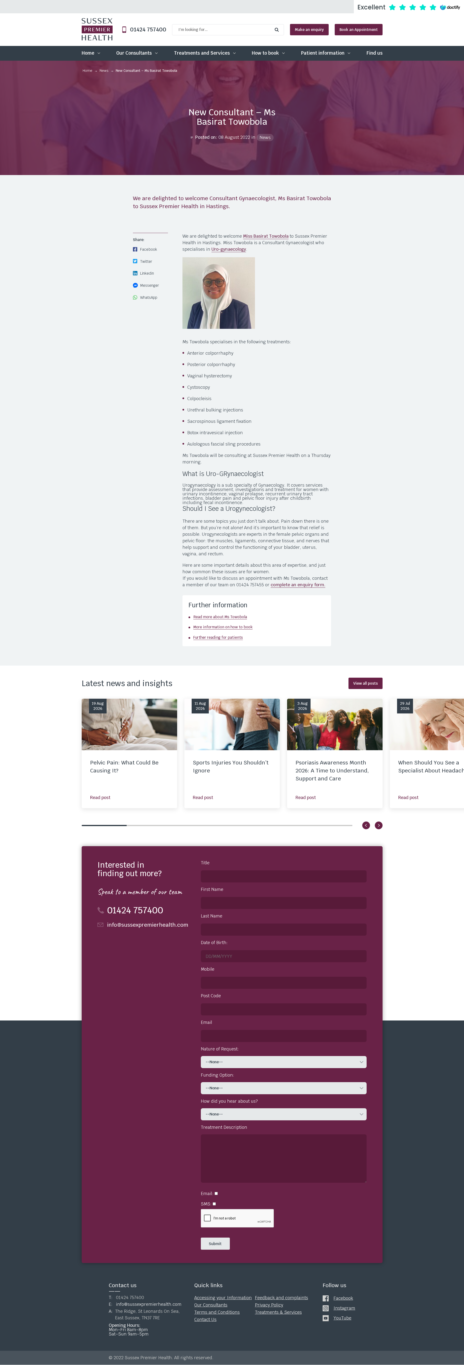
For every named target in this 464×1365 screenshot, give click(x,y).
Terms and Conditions (217, 1312)
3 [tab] (194, 825)
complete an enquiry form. (298, 584)
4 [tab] (239, 825)
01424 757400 (146, 29)
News (104, 70)
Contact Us (205, 1319)
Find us (375, 53)
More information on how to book (223, 627)
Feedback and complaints (281, 1298)
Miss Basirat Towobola (266, 236)
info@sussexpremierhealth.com (147, 924)
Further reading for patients (218, 637)
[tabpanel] (129, 753)
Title (205, 863)
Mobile (207, 969)
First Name (212, 889)
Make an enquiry (309, 29)
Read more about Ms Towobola (220, 617)
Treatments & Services (278, 1312)
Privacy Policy (269, 1305)
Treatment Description (224, 1127)
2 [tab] (149, 825)
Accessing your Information (223, 1298)
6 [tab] (330, 825)
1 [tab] (104, 825)
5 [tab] (284, 825)
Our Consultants (134, 53)
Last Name (211, 916)
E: (145, 1304)
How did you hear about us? (229, 1101)
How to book (265, 53)
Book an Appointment (359, 29)
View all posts (365, 683)
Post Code (211, 996)
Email (206, 1022)
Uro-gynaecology (228, 249)
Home (88, 53)
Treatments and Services (202, 53)
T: (126, 1298)
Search (278, 29)
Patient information (322, 53)
